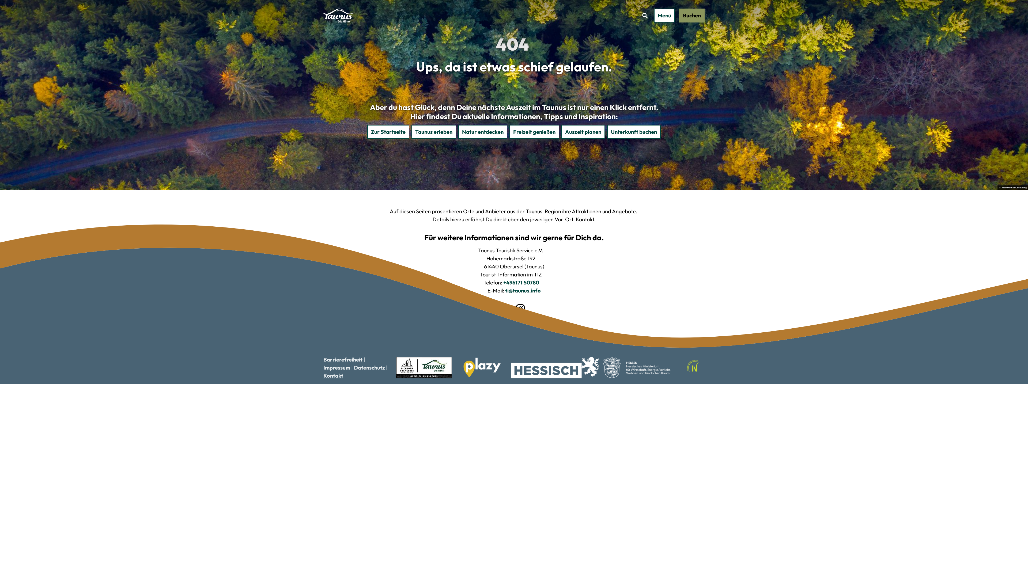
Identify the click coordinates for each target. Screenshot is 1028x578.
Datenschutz (369, 367)
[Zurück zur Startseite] (339, 15)
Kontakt (333, 375)
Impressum (336, 367)
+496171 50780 (521, 282)
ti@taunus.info (523, 290)
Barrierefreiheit (342, 359)
